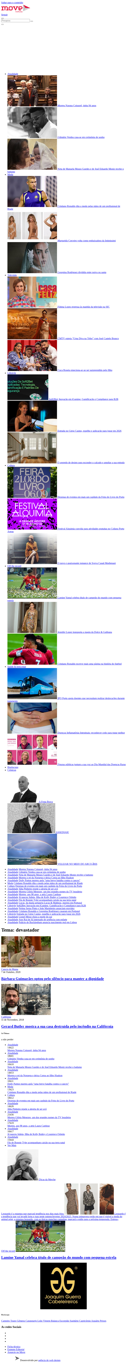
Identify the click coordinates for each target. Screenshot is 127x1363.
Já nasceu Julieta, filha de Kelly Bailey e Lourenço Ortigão (47, 897)
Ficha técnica (13, 1346)
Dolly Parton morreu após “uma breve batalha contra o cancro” (49, 880)
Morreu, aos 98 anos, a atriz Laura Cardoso (40, 894)
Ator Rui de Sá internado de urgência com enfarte (43, 919)
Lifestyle (11, 373)
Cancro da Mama (9, 969)
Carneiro (5, 1321)
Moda (10, 174)
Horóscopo (12, 767)
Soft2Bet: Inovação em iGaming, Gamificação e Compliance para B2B (51, 905)
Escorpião (64, 1321)
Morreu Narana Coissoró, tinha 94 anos (38, 869)
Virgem (47, 1321)
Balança (55, 1321)
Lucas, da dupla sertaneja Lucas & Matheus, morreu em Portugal (50, 902)
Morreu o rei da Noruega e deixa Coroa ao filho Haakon (46, 877)
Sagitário (74, 1321)
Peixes (103, 1321)
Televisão (12, 275)
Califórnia (6, 1017)
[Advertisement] (63, 48)
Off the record (14, 566)
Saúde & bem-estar (16, 666)
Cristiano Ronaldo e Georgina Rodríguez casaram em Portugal (49, 911)
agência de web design (49, 1360)
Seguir (4, 14)
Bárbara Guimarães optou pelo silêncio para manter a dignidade (52, 979)
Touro (13, 1321)
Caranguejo (31, 1321)
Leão (40, 1321)
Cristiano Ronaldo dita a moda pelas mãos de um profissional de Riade (48, 883)
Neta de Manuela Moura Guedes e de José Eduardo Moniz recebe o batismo (56, 875)
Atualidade (12, 74)
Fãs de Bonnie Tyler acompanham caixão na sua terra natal (47, 900)
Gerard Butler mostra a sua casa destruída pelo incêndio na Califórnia (57, 1026)
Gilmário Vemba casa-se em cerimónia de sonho (42, 872)
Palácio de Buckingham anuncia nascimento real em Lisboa (48, 922)
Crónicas (11, 770)
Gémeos (21, 1321)
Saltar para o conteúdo (12, 2)
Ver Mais (11, 1145)
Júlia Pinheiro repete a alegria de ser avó (38, 888)
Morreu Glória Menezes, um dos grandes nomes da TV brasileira (50, 891)
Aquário (95, 1321)
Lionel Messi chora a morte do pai (35, 916)
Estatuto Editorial (15, 1349)
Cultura (11, 465)
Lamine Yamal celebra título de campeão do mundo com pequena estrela (58, 1257)
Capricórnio (85, 1321)
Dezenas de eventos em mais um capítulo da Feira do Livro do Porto (48, 886)
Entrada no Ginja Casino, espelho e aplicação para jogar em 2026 (48, 914)
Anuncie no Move (16, 1352)
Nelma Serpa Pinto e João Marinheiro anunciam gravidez (46, 908)
